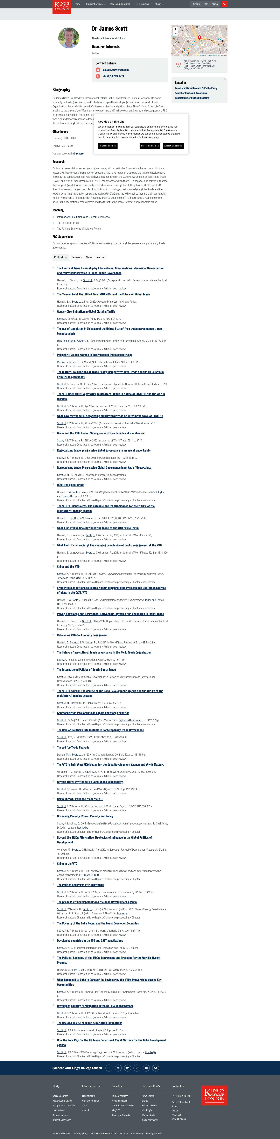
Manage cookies (154, 1133)
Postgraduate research (65, 1106)
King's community (155, 1121)
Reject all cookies (150, 146)
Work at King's (155, 1116)
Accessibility (137, 1133)
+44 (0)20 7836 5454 (182, 1096)
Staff (206, 4)
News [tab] (89, 257)
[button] (199, 38)
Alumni (215, 4)
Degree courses (65, 1096)
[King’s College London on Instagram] (127, 1068)
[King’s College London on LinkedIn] (136, 1068)
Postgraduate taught (65, 1101)
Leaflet (201, 55)
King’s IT (125, 1111)
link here (79, 153)
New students (95, 1096)
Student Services (96, 4)
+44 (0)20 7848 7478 (113, 76)
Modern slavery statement (103, 1133)
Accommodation (125, 1101)
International (65, 1111)
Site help (123, 1133)
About (160, 4)
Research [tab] (77, 257)
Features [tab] (101, 257)
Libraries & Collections (125, 1106)
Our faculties (144, 4)
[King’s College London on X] (118, 1068)
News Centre (155, 1096)
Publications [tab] (61, 257)
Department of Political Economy (192, 98)
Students (196, 4)
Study (79, 4)
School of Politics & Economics (191, 93)
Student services (125, 1096)
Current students (95, 1101)
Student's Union (155, 1106)
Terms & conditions (61, 1133)
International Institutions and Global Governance (83, 217)
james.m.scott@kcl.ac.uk (116, 70)
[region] (141, 134)
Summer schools (65, 1116)
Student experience (65, 1121)
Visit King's (155, 1111)
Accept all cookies (173, 146)
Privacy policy (81, 1133)
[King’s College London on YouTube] (146, 1068)
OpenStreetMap (212, 55)
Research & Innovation (122, 4)
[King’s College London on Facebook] (108, 1068)
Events (155, 1101)
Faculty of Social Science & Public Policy (196, 88)
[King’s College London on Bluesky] (155, 1068)
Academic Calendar (125, 1116)
